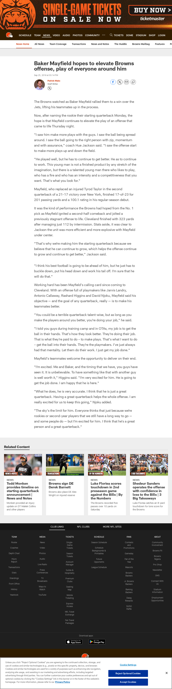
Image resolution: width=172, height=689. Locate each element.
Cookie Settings (128, 664)
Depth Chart (14, 553)
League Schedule (99, 567)
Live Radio (42, 564)
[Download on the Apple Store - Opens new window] (74, 642)
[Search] (111, 35)
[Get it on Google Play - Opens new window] (97, 643)
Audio (42, 559)
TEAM (14, 537)
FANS (129, 537)
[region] (86, 673)
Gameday (129, 553)
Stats (14, 572)
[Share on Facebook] (113, 83)
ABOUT (157, 537)
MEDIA (42, 537)
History (14, 589)
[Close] (166, 673)
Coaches (14, 547)
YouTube (42, 595)
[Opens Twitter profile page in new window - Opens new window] (50, 88)
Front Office (14, 583)
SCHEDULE (99, 537)
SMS (157, 575)
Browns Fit (157, 550)
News (42, 542)
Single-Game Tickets (69, 545)
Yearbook (14, 595)
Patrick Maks (54, 80)
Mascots (129, 567)
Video (42, 547)
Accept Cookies (128, 682)
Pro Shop (157, 564)
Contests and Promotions (129, 545)
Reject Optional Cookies (128, 673)
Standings (14, 578)
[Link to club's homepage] (9, 35)
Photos (42, 553)
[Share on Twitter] (119, 83)
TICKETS (70, 537)
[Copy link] (133, 82)
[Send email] (126, 83)
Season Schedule (99, 542)
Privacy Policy (62, 682)
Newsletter (157, 570)
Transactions (14, 567)
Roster (14, 542)
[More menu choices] (103, 35)
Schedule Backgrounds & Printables (99, 550)
